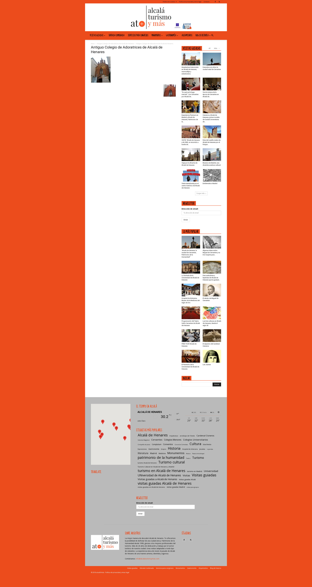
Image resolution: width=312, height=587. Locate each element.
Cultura (195, 443)
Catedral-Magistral (144, 440)
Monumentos (156, 35)
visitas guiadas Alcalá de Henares (164, 483)
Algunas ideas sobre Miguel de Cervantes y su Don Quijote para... (211, 252)
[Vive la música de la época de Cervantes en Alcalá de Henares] (212, 84)
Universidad (211, 471)
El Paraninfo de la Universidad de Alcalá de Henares (190, 367)
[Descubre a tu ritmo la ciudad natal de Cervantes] (212, 59)
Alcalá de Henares (153, 435)
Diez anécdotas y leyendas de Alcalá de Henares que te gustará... (211, 278)
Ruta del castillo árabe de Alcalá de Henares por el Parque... (211, 142)
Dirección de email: (190, 209)
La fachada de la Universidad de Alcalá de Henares (190, 278)
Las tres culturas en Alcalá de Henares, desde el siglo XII (212, 323)
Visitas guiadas (96, 35)
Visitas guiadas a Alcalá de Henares (157, 479)
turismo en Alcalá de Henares (161, 470)
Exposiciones (142, 449)
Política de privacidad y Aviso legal (190, 2)
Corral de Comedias (181, 444)
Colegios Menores (172, 439)
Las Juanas (207, 364)
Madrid (153, 453)
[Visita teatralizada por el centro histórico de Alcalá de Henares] (191, 175)
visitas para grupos (193, 487)
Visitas (186, 475)
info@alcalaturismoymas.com (147, 559)
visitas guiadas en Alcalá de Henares (151, 487)
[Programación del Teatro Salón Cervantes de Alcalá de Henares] (191, 312)
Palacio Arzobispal (198, 453)
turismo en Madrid (194, 471)
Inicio (93, 44)
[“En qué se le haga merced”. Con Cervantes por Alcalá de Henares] (191, 84)
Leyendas (210, 449)
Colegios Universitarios (195, 439)
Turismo (198, 457)
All (209, 48)
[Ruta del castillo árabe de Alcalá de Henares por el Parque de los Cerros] (212, 132)
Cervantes (156, 439)
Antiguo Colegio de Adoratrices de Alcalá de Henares (115, 44)
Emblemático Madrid (210, 183)
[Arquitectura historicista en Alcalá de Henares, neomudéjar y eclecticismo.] (191, 59)
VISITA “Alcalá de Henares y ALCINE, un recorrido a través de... (191, 142)
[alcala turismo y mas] (156, 17)
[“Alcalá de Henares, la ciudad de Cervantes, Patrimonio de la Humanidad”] (191, 242)
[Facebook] (215, 1)
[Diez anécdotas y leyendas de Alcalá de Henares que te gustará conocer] (212, 267)
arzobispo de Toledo (187, 436)
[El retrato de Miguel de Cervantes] (212, 290)
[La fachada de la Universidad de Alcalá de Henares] (191, 267)
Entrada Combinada (116, 35)
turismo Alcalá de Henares (147, 463)
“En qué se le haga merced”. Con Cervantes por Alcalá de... (190, 94)
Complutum (156, 444)
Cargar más (200, 193)
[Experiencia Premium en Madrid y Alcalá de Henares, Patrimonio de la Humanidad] (191, 106)
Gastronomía (171, 35)
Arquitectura (173, 436)
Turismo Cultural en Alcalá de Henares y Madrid (156, 467)
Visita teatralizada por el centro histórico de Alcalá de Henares (191, 186)
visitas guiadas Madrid (176, 487)
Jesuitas (202, 449)
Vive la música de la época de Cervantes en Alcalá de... (211, 94)
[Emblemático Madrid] (212, 175)
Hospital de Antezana (190, 449)
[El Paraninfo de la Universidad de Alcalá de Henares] (191, 356)
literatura (143, 453)
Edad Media (207, 444)
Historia (174, 448)
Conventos (168, 444)
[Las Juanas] (212, 356)
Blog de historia (202, 35)
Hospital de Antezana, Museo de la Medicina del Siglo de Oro (191, 300)
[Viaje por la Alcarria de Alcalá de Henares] (191, 154)
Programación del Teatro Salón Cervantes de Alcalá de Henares (191, 323)
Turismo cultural (171, 462)
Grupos (163, 449)
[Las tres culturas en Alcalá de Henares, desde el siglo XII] (212, 312)
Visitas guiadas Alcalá (187, 479)
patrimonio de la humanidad (161, 457)
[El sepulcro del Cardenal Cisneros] (212, 335)
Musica (188, 453)
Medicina (162, 453)
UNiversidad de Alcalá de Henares (159, 475)
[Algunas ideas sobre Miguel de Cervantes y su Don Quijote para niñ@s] (212, 242)
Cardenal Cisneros (205, 435)
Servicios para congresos (138, 35)
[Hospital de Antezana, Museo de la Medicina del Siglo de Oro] (191, 290)
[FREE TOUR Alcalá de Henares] (191, 335)
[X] (219, 1)
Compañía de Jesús (144, 444)
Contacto (207, 2)
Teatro (188, 458)
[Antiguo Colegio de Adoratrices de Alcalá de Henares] (101, 82)
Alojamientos (187, 35)
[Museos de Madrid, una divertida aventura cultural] (212, 154)
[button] (212, 35)
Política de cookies (169, 2)
